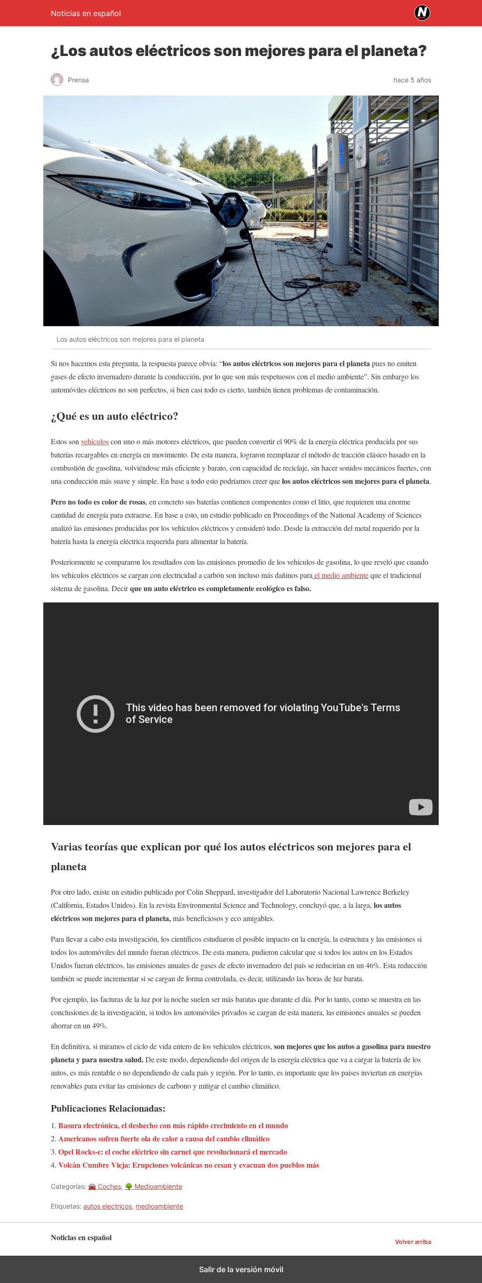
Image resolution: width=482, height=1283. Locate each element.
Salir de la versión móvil (241, 1269)
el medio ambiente (341, 575)
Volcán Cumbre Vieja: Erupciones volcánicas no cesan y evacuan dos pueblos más (188, 1164)
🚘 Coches (104, 1186)
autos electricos (107, 1206)
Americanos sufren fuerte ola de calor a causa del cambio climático (164, 1138)
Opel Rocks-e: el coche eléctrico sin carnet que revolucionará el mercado (172, 1151)
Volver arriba (413, 1241)
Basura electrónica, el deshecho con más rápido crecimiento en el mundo (173, 1125)
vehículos (95, 441)
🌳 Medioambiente (153, 1186)
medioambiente (159, 1206)
